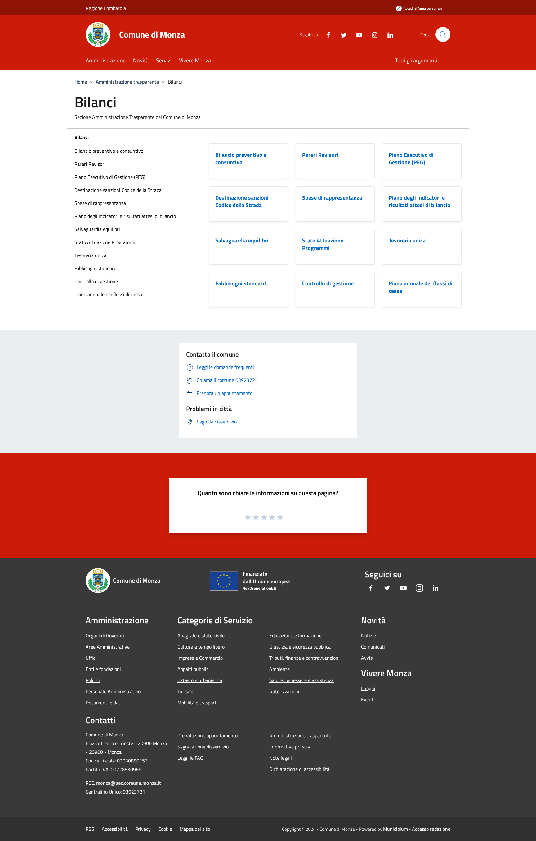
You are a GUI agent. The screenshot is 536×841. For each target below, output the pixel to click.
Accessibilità (115, 829)
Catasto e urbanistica (199, 680)
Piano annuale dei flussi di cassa (108, 294)
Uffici (91, 658)
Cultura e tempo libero (201, 646)
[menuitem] (134, 151)
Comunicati (373, 646)
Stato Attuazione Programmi (104, 242)
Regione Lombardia (106, 8)
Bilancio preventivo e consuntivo (108, 151)
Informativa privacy (289, 746)
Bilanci (81, 137)
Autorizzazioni (284, 691)
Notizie (368, 635)
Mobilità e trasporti (197, 702)
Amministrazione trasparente (127, 81)
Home (80, 81)
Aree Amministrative (108, 646)
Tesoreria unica (90, 255)
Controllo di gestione (96, 281)
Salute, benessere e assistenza (301, 680)
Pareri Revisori (89, 164)
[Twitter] (341, 34)
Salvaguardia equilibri (97, 229)
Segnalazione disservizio (203, 746)
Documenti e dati (104, 702)
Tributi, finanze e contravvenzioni (304, 658)
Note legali (280, 758)
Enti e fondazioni (103, 669)
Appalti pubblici (193, 669)
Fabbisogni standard (95, 268)
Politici (93, 680)
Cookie (165, 829)
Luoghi (368, 688)
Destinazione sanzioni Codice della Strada (118, 190)
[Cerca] (443, 34)
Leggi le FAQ (190, 758)
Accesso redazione (431, 829)
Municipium (395, 829)
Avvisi (367, 658)
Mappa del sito (195, 829)
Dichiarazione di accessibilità (299, 769)
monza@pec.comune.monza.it (128, 783)
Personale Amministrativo (113, 691)
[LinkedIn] (388, 34)
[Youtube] (357, 34)
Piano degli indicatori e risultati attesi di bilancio (125, 216)
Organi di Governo (105, 635)
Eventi (368, 699)
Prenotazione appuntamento (207, 735)
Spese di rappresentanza (100, 203)
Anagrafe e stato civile (201, 635)
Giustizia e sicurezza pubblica (300, 646)
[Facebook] (325, 34)
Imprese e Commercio (200, 658)
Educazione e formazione (295, 635)
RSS (90, 829)
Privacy (143, 829)
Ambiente (279, 669)
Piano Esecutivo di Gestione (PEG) (109, 177)
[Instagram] (372, 34)
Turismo (185, 691)
